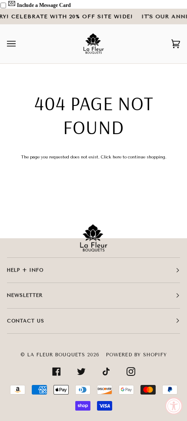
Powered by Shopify (136, 355)
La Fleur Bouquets (56, 355)
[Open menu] (20, 43)
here (117, 157)
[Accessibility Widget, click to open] (174, 405)
